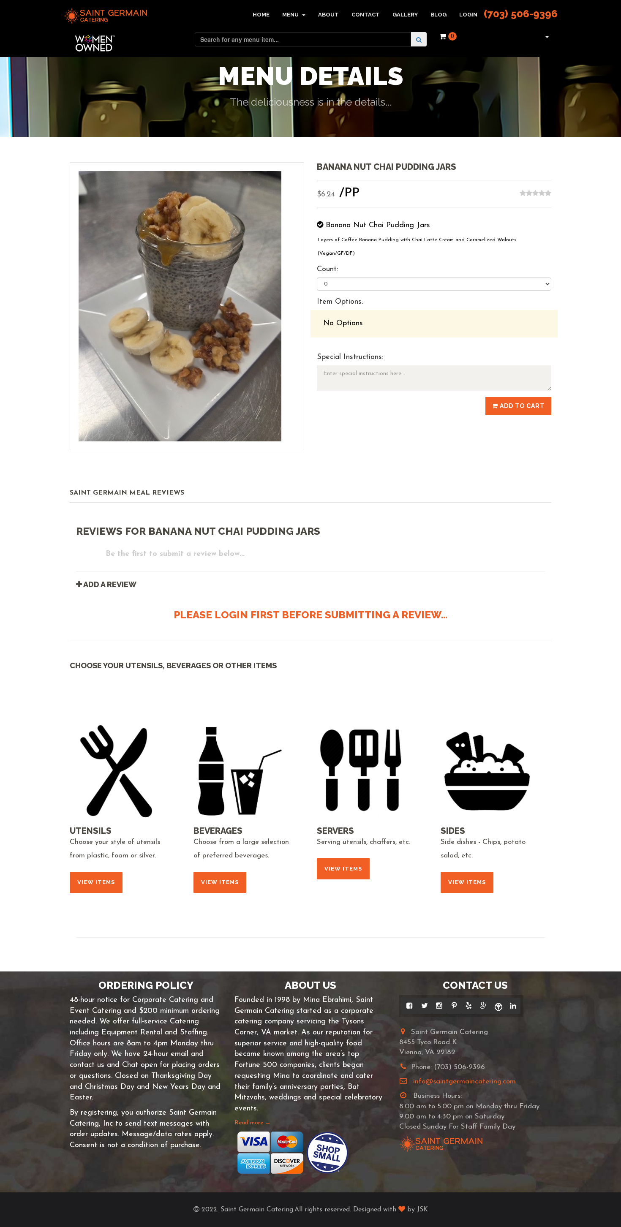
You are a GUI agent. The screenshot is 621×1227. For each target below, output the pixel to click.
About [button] (328, 14)
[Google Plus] (483, 1006)
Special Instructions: (350, 357)
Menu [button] (291, 14)
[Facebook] (409, 1006)
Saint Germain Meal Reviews (127, 493)
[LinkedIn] (513, 1006)
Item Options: (340, 302)
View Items (96, 882)
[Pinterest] (454, 1006)
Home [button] (261, 14)
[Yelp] (468, 1006)
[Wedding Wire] (498, 1006)
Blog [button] (438, 14)
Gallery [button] (405, 14)
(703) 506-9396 (521, 14)
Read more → (252, 1123)
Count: (327, 269)
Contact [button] (365, 14)
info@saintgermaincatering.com (464, 1081)
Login (468, 14)
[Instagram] (439, 1006)
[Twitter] (424, 1006)
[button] (546, 36)
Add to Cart (521, 406)
